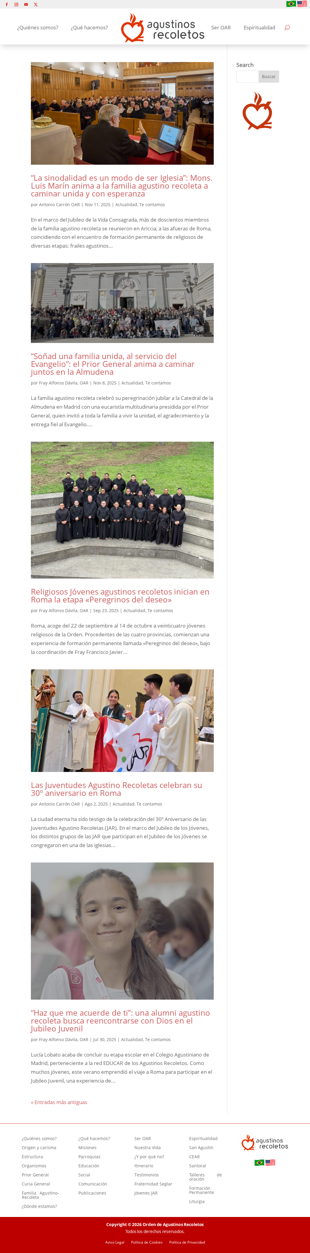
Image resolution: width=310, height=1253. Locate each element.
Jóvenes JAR (146, 1193)
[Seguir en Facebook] (6, 4)
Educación (88, 1166)
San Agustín (201, 1148)
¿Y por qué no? (149, 1157)
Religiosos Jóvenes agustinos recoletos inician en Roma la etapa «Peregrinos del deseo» (120, 595)
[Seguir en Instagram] (16, 4)
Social (84, 1175)
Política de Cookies (147, 1242)
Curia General (36, 1184)
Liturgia (197, 1201)
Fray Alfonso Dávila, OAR (63, 383)
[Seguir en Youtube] (26, 4)
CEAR (194, 1157)
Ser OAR (221, 27)
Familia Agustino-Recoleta (40, 1195)
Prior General (35, 1175)
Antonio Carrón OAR (59, 204)
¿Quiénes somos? (37, 27)
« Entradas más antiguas (59, 1102)
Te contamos (152, 204)
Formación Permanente (201, 1190)
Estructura (32, 1157)
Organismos (34, 1166)
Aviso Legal (114, 1242)
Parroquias (89, 1157)
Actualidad (126, 204)
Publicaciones (92, 1193)
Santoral (197, 1166)
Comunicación (92, 1184)
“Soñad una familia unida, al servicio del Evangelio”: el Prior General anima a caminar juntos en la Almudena (113, 364)
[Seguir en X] (35, 4)
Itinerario (143, 1166)
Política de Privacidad (187, 1242)
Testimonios (146, 1175)
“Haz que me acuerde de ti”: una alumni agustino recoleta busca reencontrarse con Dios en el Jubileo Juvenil (120, 1020)
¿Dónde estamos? (39, 1206)
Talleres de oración (205, 1177)
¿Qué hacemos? (89, 27)
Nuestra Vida (147, 1148)
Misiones (87, 1148)
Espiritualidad (259, 27)
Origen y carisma (39, 1148)
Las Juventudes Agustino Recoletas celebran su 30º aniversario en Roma (116, 789)
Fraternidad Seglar (153, 1184)
